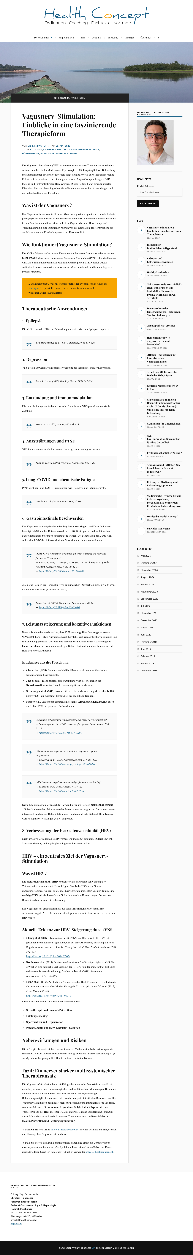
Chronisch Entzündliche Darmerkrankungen (71, 149)
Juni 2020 (146, 634)
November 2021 (149, 613)
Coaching (96, 37)
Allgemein (36, 149)
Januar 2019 (147, 663)
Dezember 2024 (149, 562)
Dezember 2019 (149, 641)
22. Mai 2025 (63, 146)
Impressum (16, 1223)
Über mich (145, 37)
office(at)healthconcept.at (64, 1129)
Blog (83, 37)
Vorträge (129, 37)
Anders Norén (126, 1248)
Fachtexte (113, 37)
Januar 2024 (147, 584)
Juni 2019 (146, 649)
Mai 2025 (146, 555)
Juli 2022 (145, 605)
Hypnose (46, 153)
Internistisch (60, 153)
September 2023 (149, 598)
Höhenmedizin (30, 153)
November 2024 (149, 570)
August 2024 (147, 577)
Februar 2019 (148, 656)
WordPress (84, 1248)
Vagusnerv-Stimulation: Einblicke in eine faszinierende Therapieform (69, 124)
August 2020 (147, 627)
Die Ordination (41, 37)
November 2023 (149, 591)
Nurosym (33, 288)
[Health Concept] (96, 23)
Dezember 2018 (149, 670)
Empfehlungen (66, 37)
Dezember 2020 (149, 620)
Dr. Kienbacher (37, 146)
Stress (74, 153)
